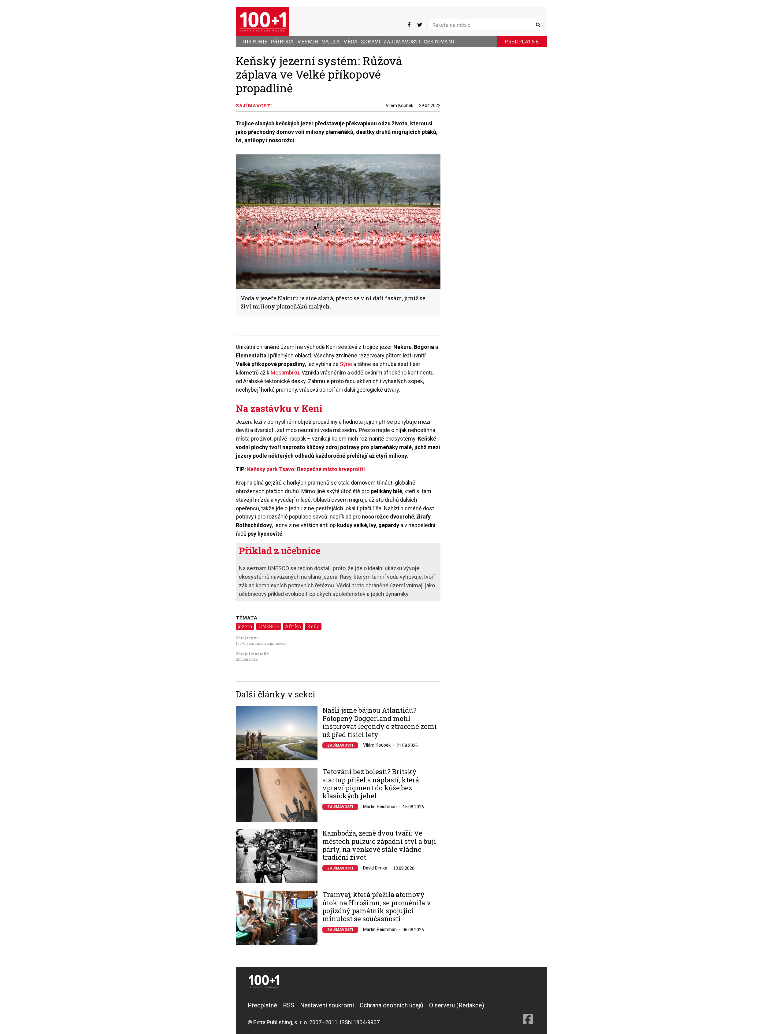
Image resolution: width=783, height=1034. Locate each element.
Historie (255, 41)
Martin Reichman (380, 806)
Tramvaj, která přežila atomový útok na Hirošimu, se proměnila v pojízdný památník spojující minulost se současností (376, 907)
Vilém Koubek (399, 105)
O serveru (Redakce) (456, 1005)
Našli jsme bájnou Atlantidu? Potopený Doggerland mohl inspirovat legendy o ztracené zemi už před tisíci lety (379, 722)
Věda (350, 41)
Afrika (293, 626)
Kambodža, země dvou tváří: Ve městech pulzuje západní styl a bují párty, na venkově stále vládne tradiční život (379, 845)
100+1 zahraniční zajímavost (261, 643)
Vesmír (307, 41)
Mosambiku (285, 372)
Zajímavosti (402, 41)
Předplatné (522, 41)
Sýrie (346, 364)
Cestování (439, 41)
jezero (245, 626)
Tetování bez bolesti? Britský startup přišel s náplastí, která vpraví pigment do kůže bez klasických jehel (370, 784)
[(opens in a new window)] (409, 24)
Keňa (313, 626)
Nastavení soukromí (327, 1005)
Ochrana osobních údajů (391, 1005)
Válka (330, 41)
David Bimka (375, 868)
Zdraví (370, 41)
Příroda (282, 41)
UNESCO (268, 626)
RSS (288, 1005)
